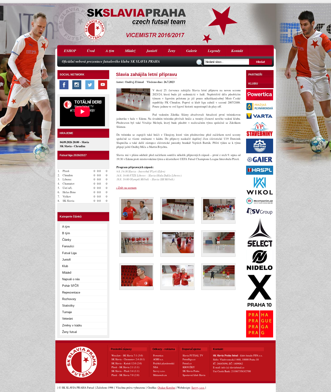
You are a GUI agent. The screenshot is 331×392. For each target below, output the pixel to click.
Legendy (214, 50)
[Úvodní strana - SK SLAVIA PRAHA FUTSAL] (165, 22)
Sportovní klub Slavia (194, 375)
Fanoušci (68, 246)
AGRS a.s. (158, 359)
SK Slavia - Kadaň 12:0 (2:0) (126, 363)
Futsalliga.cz (189, 359)
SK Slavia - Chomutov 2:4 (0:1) (128, 359)
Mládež (130, 50)
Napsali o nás (71, 279)
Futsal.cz (187, 363)
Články (66, 239)
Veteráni (67, 318)
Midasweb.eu (160, 375)
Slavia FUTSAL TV (193, 355)
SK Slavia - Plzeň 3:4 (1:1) (125, 371)
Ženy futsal (69, 332)
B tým (66, 233)
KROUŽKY (189, 367)
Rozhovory (69, 299)
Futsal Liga (69, 253)
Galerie (191, 50)
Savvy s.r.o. (159, 371)
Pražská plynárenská (163, 363)
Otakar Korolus (166, 387)
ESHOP (70, 50)
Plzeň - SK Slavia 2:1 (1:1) (125, 367)
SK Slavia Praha (191, 371)
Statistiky (68, 305)
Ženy (171, 50)
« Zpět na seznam (126, 188)
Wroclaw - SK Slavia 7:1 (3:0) (127, 355)
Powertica (158, 355)
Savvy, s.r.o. (198, 387)
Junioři (151, 50)
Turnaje (67, 312)
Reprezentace (71, 292)
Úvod (91, 50)
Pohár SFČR (70, 285)
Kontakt (237, 50)
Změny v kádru (72, 325)
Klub (65, 266)
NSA (155, 367)
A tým (110, 50)
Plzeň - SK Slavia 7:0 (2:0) (125, 375)
